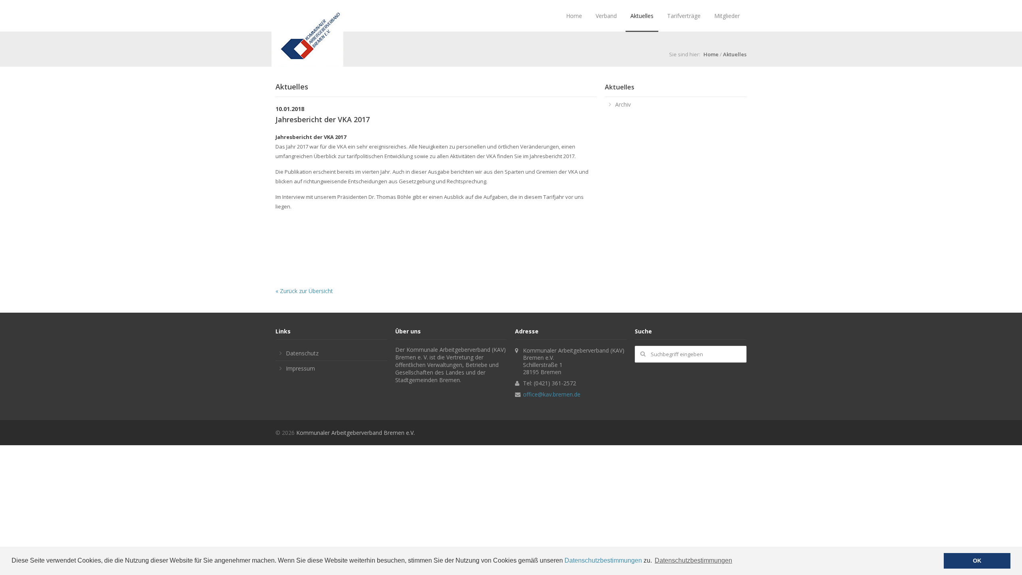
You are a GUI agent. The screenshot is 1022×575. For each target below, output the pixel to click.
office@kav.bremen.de (551, 394)
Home (574, 16)
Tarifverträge (684, 16)
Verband (606, 16)
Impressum (300, 368)
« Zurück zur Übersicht (304, 291)
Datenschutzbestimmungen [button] (693, 560)
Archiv (623, 104)
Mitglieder (727, 16)
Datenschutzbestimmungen (603, 560)
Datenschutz (302, 353)
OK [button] (977, 560)
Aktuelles (642, 16)
